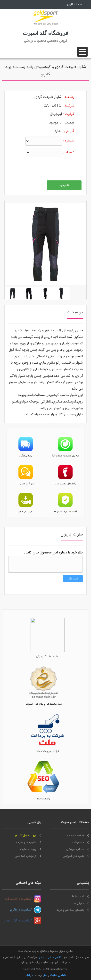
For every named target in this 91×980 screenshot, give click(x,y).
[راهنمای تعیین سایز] (65, 478)
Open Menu (82, 52)
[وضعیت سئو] (43, 793)
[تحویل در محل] (25, 506)
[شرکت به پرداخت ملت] (48, 746)
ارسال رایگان (26, 456)
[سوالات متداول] (25, 478)
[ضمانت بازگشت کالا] (65, 450)
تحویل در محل (25, 512)
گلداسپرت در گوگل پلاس (18, 920)
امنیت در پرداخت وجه (65, 512)
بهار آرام (29, 975)
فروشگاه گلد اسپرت (45, 33)
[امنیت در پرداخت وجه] (65, 506)
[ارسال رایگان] (25, 450)
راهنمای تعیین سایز (65, 484)
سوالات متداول (26, 484)
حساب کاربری (74, 4)
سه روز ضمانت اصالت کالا (65, 456)
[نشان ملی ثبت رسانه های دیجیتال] (43, 698)
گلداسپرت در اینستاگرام (18, 898)
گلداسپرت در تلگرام (21, 909)
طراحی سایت (58, 975)
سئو (45, 975)
